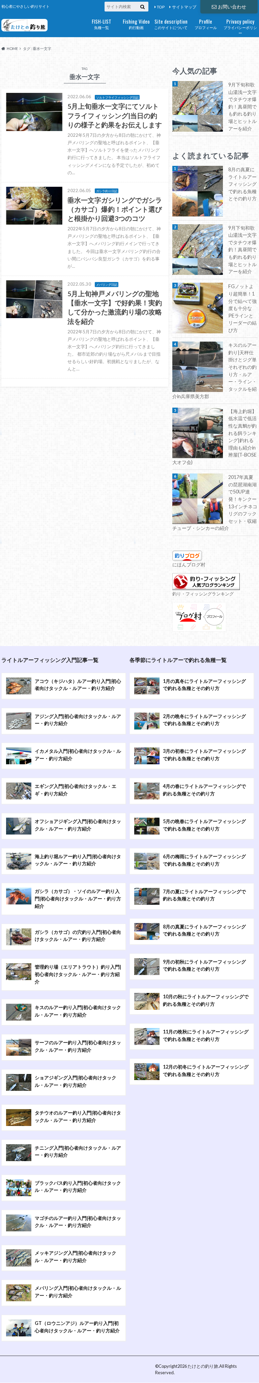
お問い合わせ (232, 6)
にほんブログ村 (188, 564)
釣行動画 (136, 23)
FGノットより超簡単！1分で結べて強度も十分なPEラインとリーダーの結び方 (242, 308)
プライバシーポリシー (240, 26)
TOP (161, 6)
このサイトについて (171, 23)
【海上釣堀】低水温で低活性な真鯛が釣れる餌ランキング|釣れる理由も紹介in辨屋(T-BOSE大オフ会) (214, 436)
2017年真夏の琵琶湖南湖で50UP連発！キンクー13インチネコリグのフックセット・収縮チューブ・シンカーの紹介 (214, 502)
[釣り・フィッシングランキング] (206, 586)
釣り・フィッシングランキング (203, 593)
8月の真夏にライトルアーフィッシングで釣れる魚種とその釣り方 (242, 184)
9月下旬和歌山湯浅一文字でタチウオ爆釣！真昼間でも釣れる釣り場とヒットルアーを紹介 (242, 106)
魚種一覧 (101, 23)
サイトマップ (184, 6)
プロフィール (206, 23)
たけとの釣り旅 (203, 1366)
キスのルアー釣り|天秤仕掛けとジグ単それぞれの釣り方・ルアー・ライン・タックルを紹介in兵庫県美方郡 (214, 370)
